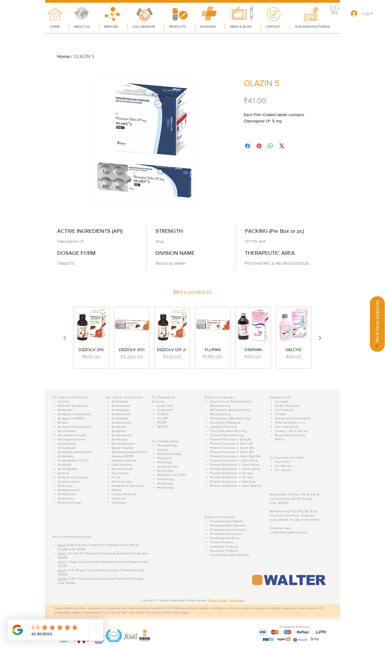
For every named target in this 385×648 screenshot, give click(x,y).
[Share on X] (281, 146)
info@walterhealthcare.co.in (289, 532)
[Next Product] (320, 337)
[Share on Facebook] (247, 146)
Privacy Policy (218, 600)
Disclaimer (237, 600)
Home (63, 56)
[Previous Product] (64, 337)
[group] (192, 338)
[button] (334, 9)
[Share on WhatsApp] (270, 146)
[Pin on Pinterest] (259, 146)
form (185, 612)
